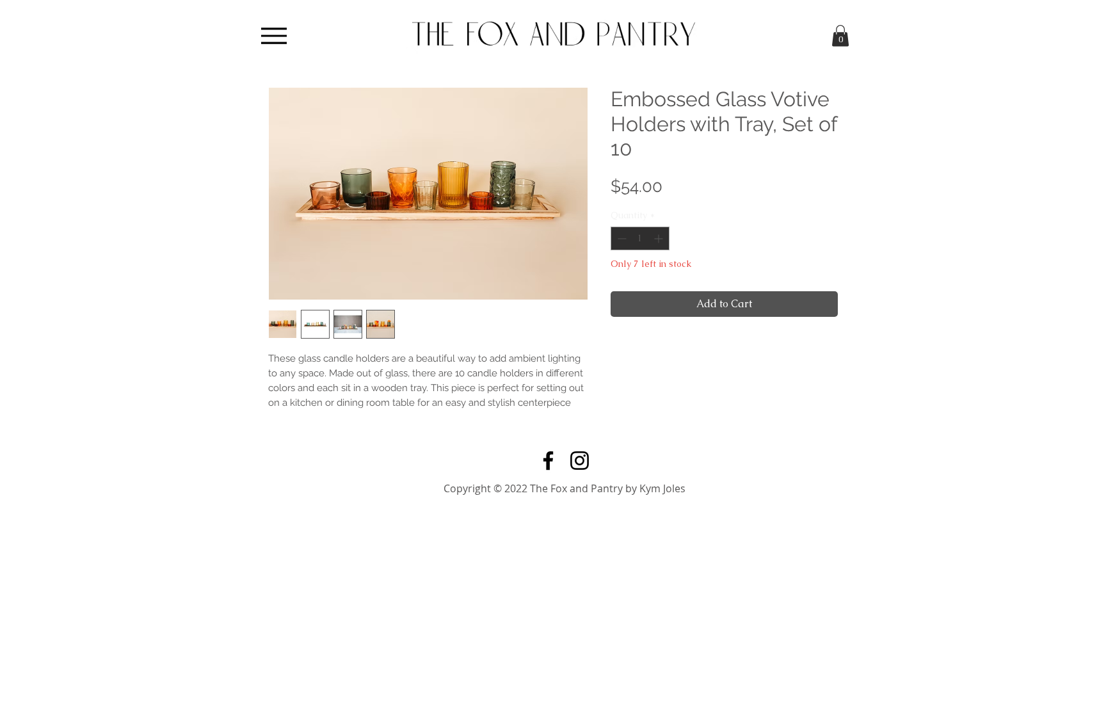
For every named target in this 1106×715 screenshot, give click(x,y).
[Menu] (273, 35)
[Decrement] (621, 238)
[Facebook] (548, 460)
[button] (840, 35)
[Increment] (660, 238)
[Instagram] (579, 460)
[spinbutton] (640, 238)
